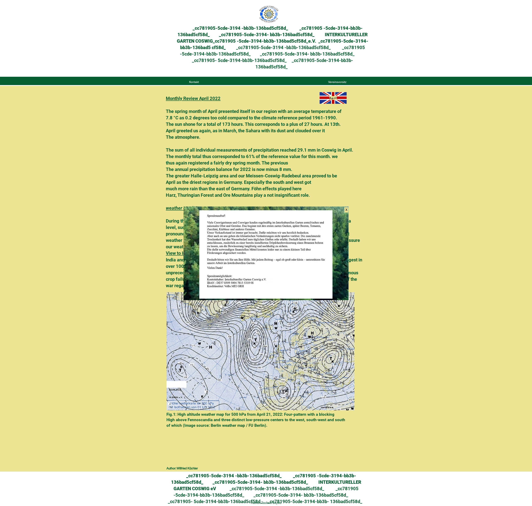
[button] (346, 210)
